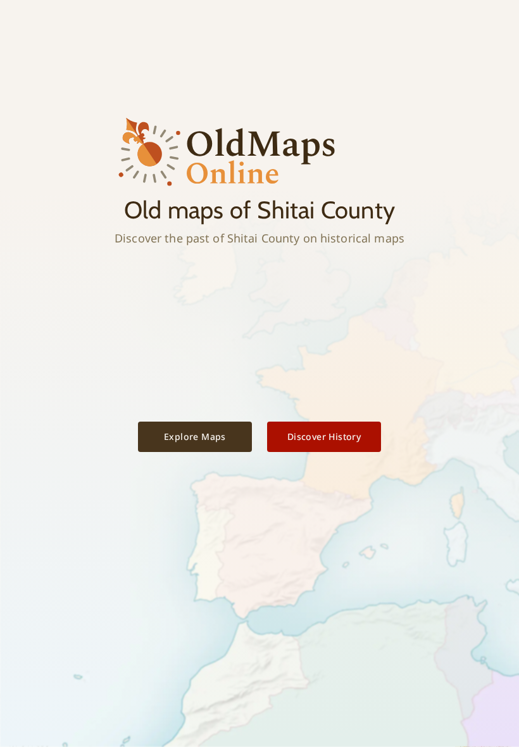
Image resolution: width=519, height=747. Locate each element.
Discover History (324, 436)
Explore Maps (195, 436)
